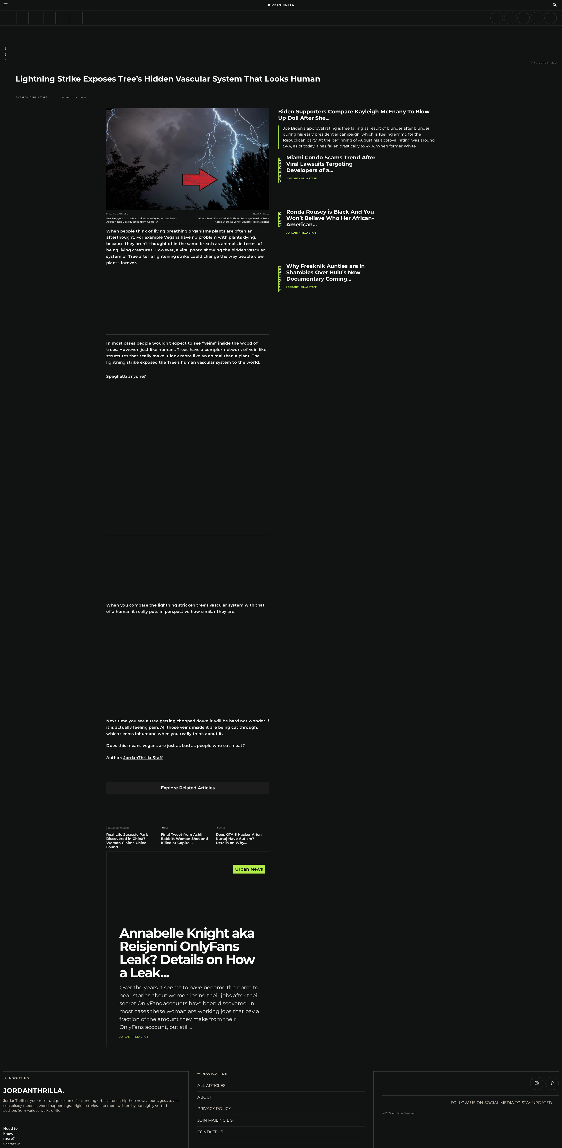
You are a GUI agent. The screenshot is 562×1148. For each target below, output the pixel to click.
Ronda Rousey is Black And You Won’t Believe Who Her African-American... (330, 218)
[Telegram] (208, 774)
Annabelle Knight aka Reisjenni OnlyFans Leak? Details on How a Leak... (187, 953)
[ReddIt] (187, 774)
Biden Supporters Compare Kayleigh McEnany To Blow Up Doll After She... (353, 114)
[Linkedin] (177, 774)
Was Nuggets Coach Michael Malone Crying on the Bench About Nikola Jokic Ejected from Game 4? (141, 220)
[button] (554, 5)
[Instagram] (536, 1083)
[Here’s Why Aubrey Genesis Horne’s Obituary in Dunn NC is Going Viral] (36, 18)
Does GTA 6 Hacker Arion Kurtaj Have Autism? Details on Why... (239, 838)
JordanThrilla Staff (33, 97)
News (5, 56)
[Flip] (218, 774)
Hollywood (280, 279)
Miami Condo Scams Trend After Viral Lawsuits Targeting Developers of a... (330, 163)
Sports (280, 219)
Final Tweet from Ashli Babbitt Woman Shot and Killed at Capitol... (184, 838)
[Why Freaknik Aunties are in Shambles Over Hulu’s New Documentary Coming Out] (415, 287)
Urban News (249, 869)
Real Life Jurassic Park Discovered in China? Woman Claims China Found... (127, 840)
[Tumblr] (198, 774)
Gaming (221, 828)
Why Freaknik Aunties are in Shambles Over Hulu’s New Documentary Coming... (325, 272)
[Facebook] (146, 774)
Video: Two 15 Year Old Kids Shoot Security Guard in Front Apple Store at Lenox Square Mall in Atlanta (233, 220)
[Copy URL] (229, 774)
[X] (156, 774)
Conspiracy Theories (118, 828)
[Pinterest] (167, 774)
